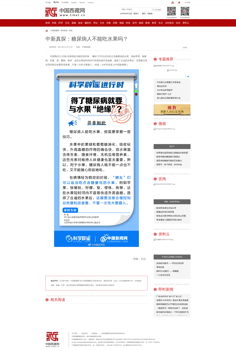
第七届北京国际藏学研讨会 (169, 98)
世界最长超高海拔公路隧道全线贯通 (172, 153)
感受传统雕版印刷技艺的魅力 (169, 161)
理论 (95, 23)
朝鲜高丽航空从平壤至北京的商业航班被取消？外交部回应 (172, 301)
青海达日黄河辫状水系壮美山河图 (171, 216)
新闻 (47, 23)
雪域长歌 (160, 267)
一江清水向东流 (163, 275)
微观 (141, 23)
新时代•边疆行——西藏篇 (167, 271)
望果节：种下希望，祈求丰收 (169, 165)
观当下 (172, 146)
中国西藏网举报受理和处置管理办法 (113, 333)
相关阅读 (57, 300)
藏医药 (88, 23)
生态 (160, 23)
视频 (121, 23)
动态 (178, 23)
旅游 (80, 23)
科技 (128, 23)
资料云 (185, 23)
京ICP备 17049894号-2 (114, 345)
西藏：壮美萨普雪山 (172, 202)
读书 (134, 23)
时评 (61, 23)
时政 (54, 23)
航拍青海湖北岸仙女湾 (166, 208)
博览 (71, 30)
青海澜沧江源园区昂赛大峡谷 (169, 220)
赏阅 (162, 179)
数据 (147, 23)
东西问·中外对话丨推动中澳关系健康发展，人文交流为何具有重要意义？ (172, 297)
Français (91, 2)
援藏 (74, 23)
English (74, 2)
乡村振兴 (169, 23)
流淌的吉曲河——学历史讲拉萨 (170, 263)
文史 (102, 23)
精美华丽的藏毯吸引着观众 (168, 157)
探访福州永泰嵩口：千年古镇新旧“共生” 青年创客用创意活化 (172, 309)
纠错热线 (94, 333)
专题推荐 (166, 59)
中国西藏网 (54, 30)
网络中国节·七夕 (164, 94)
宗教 (108, 23)
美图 (115, 23)
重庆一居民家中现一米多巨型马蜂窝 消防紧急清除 (172, 313)
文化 (67, 23)
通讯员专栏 (162, 86)
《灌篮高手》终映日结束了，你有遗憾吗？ (172, 305)
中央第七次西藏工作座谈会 (169, 82)
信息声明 (85, 333)
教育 (154, 23)
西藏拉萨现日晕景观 (165, 212)
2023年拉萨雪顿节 (165, 90)
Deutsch (82, 2)
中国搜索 (188, 2)
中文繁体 (65, 2)
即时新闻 (64, 30)
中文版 (48, 2)
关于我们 (75, 333)
